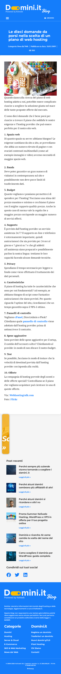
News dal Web (22, 46)
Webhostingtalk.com (22, 395)
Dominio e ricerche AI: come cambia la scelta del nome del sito (36, 538)
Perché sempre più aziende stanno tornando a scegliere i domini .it (35, 469)
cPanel (19, 317)
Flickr (14, 399)
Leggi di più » (25, 477)
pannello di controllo (35, 321)
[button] (7, 18)
